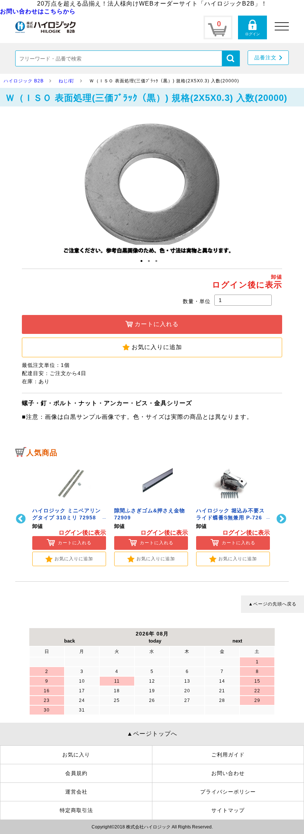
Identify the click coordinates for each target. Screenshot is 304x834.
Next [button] (282, 518)
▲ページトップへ (152, 733)
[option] (69, 514)
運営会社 (76, 792)
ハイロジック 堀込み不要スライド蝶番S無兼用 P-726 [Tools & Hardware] (230, 518)
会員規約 (76, 773)
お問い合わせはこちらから (38, 11)
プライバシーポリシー (228, 792)
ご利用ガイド (228, 755)
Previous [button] (21, 518)
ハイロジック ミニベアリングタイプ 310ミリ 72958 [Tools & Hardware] (66, 518)
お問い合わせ (228, 773)
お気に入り (76, 755)
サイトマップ (228, 810)
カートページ (218, 27)
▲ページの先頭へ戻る (272, 604)
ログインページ (252, 27)
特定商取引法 (76, 810)
